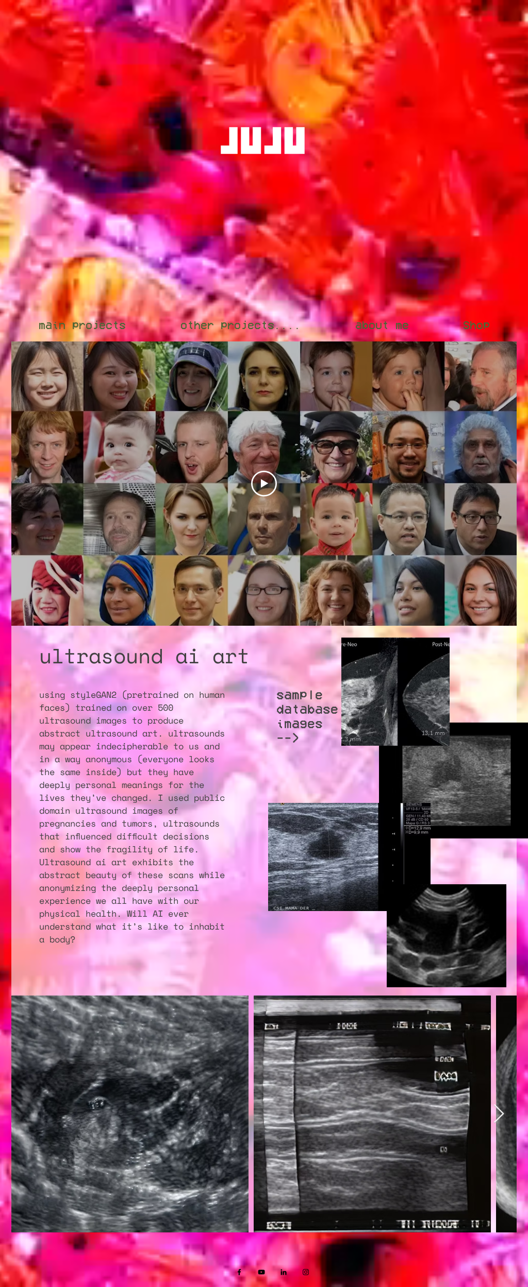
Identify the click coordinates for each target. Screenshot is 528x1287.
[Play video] (264, 483)
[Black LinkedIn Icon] (283, 1272)
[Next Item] (499, 1114)
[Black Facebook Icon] (239, 1272)
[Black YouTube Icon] (261, 1272)
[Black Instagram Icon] (306, 1272)
